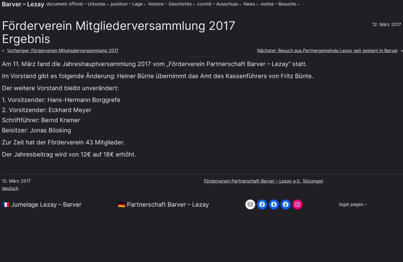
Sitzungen (313, 181)
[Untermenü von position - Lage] (145, 4)
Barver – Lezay (23, 4)
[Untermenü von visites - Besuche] (298, 4)
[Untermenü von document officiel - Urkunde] (107, 4)
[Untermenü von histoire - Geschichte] (194, 4)
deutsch (10, 188)
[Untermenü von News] (257, 4)
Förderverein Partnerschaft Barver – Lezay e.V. (252, 181)
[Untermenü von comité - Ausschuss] (240, 4)
